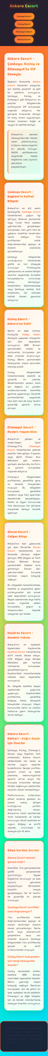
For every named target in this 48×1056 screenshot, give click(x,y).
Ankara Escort (24, 39)
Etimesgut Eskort (24, 32)
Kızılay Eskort (24, 24)
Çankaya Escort (24, 16)
